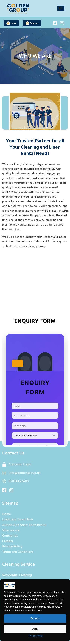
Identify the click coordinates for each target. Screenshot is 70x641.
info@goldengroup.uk (25, 473)
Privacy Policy (36, 636)
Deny (35, 629)
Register (33, 23)
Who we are (11, 530)
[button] (60, 8)
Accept (35, 618)
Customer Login (19, 464)
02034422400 (18, 481)
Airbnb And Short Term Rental (24, 525)
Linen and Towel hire (17, 519)
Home (6, 514)
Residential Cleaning (17, 575)
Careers (7, 541)
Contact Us (10, 536)
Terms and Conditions (17, 552)
